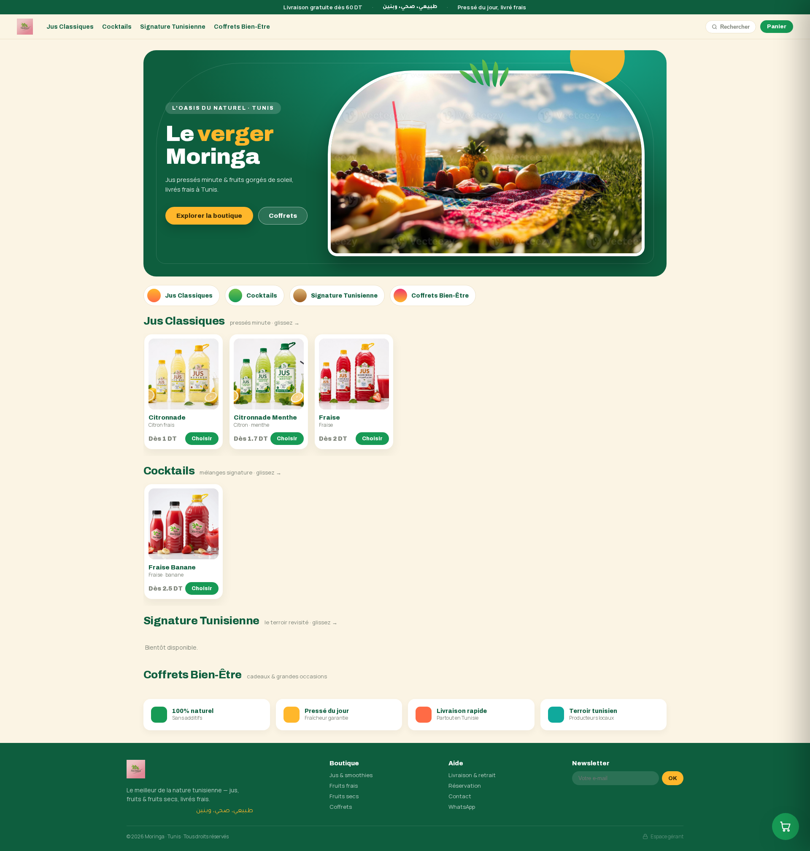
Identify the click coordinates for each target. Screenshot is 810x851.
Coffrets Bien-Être (242, 27)
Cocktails (117, 27)
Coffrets (283, 215)
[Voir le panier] (785, 826)
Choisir (202, 439)
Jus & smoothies (351, 775)
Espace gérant (667, 836)
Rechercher (735, 27)
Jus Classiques (70, 27)
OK (672, 778)
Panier (776, 27)
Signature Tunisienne (172, 27)
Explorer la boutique (209, 215)
